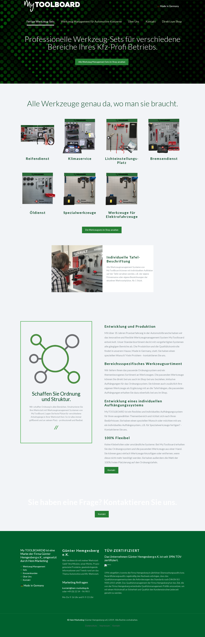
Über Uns (27, 576)
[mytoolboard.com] (102, 7)
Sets (25, 570)
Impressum (104, 625)
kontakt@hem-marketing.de (75, 588)
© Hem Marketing (75, 620)
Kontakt (26, 580)
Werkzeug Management (34, 566)
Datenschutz (91, 625)
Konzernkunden (30, 573)
